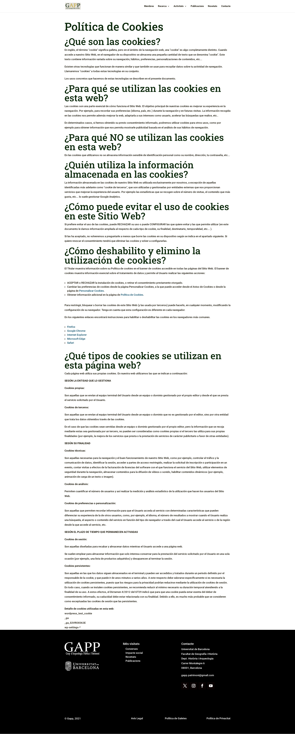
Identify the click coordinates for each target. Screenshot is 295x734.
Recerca (162, 6)
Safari (70, 342)
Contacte (225, 6)
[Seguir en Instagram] (193, 686)
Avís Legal (137, 718)
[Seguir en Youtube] (210, 686)
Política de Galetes (176, 718)
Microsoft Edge (76, 338)
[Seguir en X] (185, 686)
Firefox (71, 326)
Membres (149, 6)
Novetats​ (131, 656)
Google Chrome (76, 330)
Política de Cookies (132, 294)
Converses (132, 648)
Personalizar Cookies (91, 290)
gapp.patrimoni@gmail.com (197, 675)
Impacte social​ (134, 652)
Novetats (212, 6)
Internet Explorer (77, 334)
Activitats (179, 6)
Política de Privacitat (218, 718)
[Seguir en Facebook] (202, 686)
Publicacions (197, 6)
